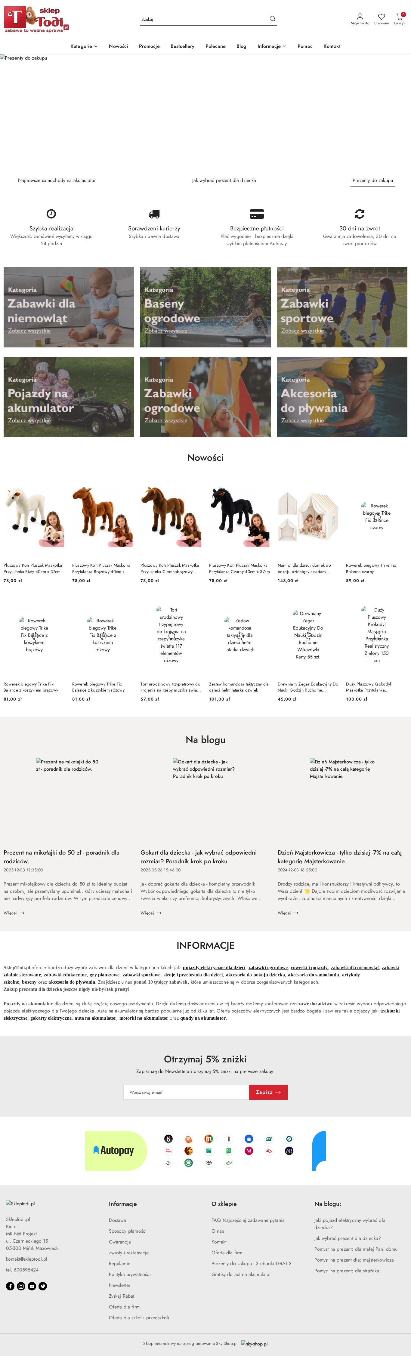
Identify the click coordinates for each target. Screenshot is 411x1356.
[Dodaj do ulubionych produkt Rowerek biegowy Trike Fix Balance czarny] (400, 483)
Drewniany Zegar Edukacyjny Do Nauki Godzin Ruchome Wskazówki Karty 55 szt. (308, 687)
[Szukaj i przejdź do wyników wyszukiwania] (272, 19)
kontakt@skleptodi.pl (26, 1259)
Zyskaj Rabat (121, 1296)
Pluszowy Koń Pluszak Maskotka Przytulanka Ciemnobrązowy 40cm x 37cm (170, 568)
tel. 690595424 (22, 1269)
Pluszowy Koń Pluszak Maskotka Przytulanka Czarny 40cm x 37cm (239, 568)
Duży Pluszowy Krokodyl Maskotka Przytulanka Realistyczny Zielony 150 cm (372, 687)
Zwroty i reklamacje (129, 1252)
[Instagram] (21, 1286)
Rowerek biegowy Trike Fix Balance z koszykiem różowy (98, 687)
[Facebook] (10, 1286)
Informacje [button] (123, 1204)
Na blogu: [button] (327, 1204)
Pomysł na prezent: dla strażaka (346, 1270)
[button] (272, 46)
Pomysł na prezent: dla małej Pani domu (356, 1249)
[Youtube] (32, 1286)
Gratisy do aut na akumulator (241, 1274)
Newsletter (120, 1285)
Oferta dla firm (124, 1306)
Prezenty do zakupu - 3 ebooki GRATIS (252, 1263)
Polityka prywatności (130, 1274)
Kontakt (219, 1241)
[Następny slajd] (398, 113)
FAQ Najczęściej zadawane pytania (248, 1220)
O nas (218, 1231)
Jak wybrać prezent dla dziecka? (347, 1238)
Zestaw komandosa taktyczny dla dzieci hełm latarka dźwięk (239, 687)
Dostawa (117, 1220)
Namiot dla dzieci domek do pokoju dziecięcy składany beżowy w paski (304, 568)
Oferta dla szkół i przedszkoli (139, 1317)
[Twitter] (43, 1286)
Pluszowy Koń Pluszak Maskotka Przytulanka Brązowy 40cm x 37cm (101, 568)
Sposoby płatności (128, 1231)
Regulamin (119, 1263)
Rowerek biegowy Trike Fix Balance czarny (371, 568)
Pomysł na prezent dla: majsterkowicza (354, 1259)
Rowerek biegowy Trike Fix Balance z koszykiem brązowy (31, 687)
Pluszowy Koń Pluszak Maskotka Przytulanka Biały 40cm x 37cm (33, 568)
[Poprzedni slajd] (13, 113)
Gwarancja (120, 1241)
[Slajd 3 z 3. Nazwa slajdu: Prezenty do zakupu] (205, 113)
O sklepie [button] (224, 1204)
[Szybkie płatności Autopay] (205, 1151)
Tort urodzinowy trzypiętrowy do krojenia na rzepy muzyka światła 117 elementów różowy (171, 687)
